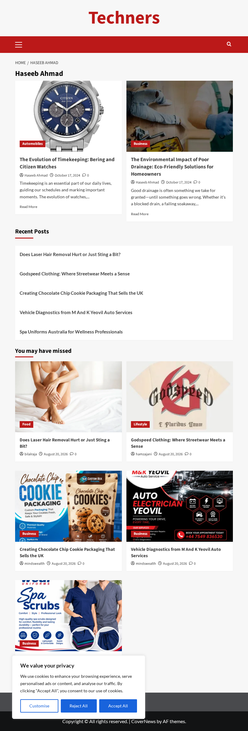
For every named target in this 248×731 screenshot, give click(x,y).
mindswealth (34, 563)
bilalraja (30, 454)
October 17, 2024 (67, 175)
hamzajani (144, 454)
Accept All (118, 705)
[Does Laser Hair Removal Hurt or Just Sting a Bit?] (68, 396)
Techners (124, 18)
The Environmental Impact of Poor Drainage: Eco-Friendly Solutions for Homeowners (172, 167)
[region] (78, 687)
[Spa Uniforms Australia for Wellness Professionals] (68, 615)
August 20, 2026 (56, 454)
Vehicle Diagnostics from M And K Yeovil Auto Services (76, 312)
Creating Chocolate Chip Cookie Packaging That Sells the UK (81, 293)
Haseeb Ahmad (36, 175)
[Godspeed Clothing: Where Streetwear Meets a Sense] (179, 396)
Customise (39, 705)
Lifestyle (140, 424)
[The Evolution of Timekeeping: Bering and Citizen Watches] (68, 116)
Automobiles (32, 143)
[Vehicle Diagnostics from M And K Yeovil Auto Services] (179, 506)
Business (140, 143)
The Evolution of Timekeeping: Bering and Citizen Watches (67, 163)
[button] (21, 43)
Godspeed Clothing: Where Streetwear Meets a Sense (75, 273)
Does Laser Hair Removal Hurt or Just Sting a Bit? (70, 254)
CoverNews (143, 721)
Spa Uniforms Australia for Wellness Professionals (71, 331)
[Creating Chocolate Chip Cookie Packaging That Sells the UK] (68, 506)
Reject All (79, 705)
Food (26, 424)
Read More (28, 206)
